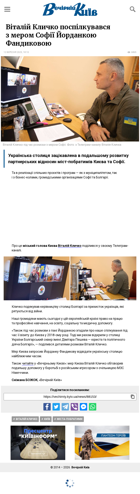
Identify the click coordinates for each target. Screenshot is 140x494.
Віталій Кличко (26, 419)
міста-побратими (69, 419)
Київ (47, 419)
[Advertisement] (70, 211)
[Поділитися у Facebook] (47, 406)
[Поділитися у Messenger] (83, 406)
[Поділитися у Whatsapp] (92, 406)
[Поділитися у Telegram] (65, 406)
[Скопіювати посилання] (133, 397)
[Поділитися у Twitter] (56, 406)
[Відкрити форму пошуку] (132, 9)
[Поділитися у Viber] (74, 406)
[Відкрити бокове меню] (7, 9)
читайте (28, 363)
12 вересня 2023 (13, 52)
